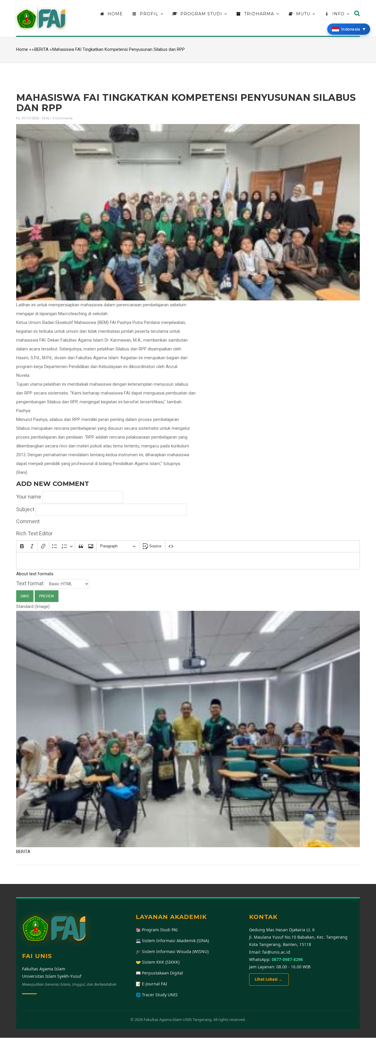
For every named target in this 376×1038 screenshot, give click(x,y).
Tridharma (259, 13)
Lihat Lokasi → (269, 979)
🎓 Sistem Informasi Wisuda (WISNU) (172, 951)
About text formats (34, 573)
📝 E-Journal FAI (151, 984)
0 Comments (63, 118)
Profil (149, 13)
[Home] (41, 18)
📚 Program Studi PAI (157, 929)
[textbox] (188, 560)
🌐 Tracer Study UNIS (157, 994)
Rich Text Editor (34, 533)
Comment (28, 521)
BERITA (41, 49)
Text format (29, 583)
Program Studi (201, 13)
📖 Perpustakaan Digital (159, 973)
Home (114, 13)
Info (338, 13)
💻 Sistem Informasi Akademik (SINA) (172, 940)
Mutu (303, 13)
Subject (25, 509)
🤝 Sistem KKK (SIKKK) (157, 962)
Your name (28, 497)
